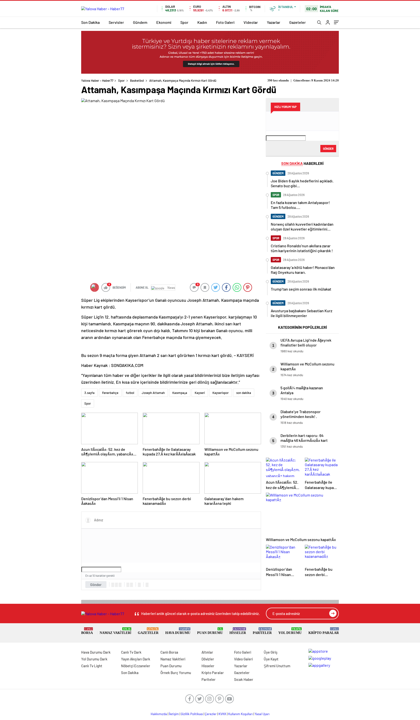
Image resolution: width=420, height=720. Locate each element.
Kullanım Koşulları (240, 714)
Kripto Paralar (323, 631)
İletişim (174, 714)
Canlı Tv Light (91, 666)
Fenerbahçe (110, 393)
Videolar (251, 22)
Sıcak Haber (243, 679)
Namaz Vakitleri (115, 631)
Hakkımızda (159, 714)
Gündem (140, 22)
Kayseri (200, 393)
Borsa (87, 631)
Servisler (116, 22)
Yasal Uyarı (262, 714)
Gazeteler (297, 22)
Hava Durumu (177, 631)
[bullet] (131, 585)
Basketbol (137, 80)
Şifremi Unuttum (277, 666)
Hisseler (237, 631)
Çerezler (211, 714)
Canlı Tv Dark (131, 652)
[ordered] (127, 585)
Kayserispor (220, 393)
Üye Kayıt (271, 659)
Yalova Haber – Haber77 (97, 80)
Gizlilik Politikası (192, 714)
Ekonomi (163, 22)
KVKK (222, 714)
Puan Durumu (210, 631)
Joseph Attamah (153, 393)
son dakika (243, 393)
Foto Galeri (225, 22)
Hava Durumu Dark (96, 652)
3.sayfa (89, 393)
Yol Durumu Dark (94, 659)
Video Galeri (243, 659)
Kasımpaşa (179, 393)
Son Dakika (90, 22)
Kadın (202, 22)
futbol (130, 393)
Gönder (96, 584)
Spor (184, 22)
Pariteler (262, 631)
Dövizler (207, 659)
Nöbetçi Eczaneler (135, 666)
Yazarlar (273, 22)
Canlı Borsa (169, 652)
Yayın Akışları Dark (135, 659)
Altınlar (207, 652)
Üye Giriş (271, 652)
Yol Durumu (290, 631)
